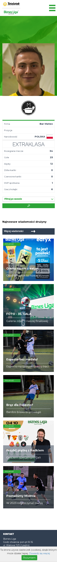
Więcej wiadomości (13, 231)
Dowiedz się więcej (39, 553)
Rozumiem (29, 557)
